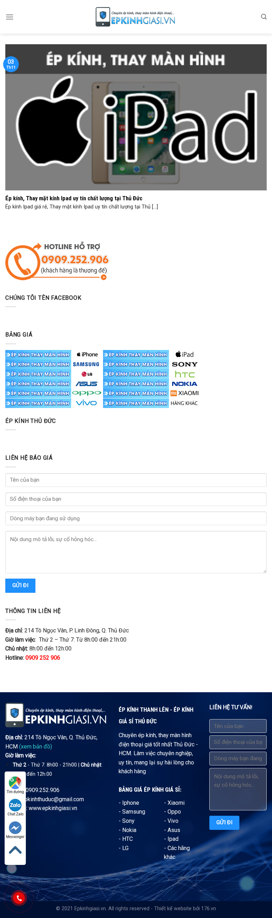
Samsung (133, 811)
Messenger (15, 837)
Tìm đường (15, 792)
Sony (128, 820)
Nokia (129, 830)
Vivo (173, 820)
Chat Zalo (15, 814)
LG (125, 848)
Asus (174, 830)
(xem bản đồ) (35, 746)
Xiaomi (176, 802)
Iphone (130, 802)
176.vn (208, 909)
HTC (127, 839)
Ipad (173, 839)
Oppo (174, 811)
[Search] (264, 17)
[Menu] (9, 16)
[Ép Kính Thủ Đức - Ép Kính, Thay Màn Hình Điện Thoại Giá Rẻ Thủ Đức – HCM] (136, 17)
